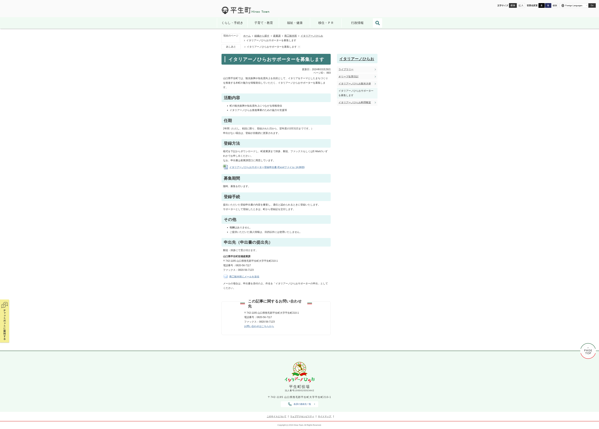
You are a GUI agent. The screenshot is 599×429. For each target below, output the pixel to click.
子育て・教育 (263, 23)
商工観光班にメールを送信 (244, 276)
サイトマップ (325, 416)
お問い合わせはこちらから (259, 326)
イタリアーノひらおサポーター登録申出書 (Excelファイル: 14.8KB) (267, 167)
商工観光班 (290, 35)
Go (592, 5)
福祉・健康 (295, 23)
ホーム (247, 35)
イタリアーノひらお (312, 35)
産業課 (277, 35)
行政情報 (357, 23)
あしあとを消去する (299, 47)
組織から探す (261, 35)
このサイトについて (276, 416)
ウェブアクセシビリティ (302, 416)
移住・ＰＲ (326, 23)
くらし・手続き (232, 23)
